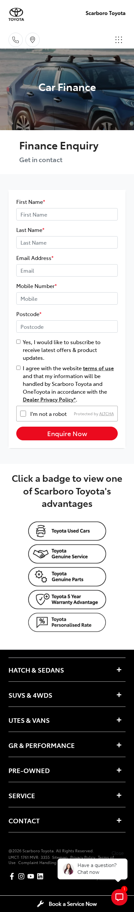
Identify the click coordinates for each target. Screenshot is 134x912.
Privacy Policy (82, 857)
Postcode (29, 313)
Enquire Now (67, 433)
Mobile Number (36, 285)
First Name (30, 201)
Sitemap (60, 857)
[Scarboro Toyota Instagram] (22, 876)
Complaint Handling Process (45, 862)
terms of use (98, 368)
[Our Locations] (32, 40)
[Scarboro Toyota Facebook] (13, 876)
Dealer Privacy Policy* (49, 399)
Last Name (30, 229)
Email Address (35, 257)
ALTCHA (106, 413)
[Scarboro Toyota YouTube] (32, 876)
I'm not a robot (48, 413)
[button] (118, 39)
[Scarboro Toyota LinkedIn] (41, 876)
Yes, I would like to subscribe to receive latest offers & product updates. (61, 349)
